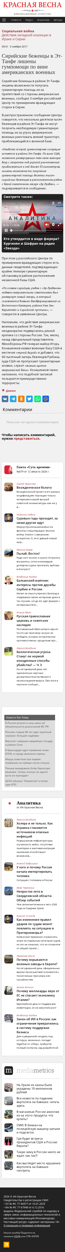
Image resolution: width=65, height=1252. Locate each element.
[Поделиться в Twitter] (29, 399)
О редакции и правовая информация (27, 1225)
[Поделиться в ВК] (5, 399)
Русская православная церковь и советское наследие (33, 620)
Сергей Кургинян (26, 483)
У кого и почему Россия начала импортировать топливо (34, 871)
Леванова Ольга (26, 955)
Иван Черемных (25, 887)
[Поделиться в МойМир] (45, 399)
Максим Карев (25, 549)
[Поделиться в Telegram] (13, 399)
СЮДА (17, 1236)
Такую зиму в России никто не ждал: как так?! (38, 1154)
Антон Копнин (25, 987)
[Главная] (32, 8)
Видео (29, 20)
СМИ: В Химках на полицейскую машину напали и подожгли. (38, 1128)
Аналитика (43, 20)
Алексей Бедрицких (27, 863)
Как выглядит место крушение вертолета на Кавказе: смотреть (38, 1166)
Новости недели (26, 514)
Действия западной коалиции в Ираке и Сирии (26, 37)
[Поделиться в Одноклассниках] (21, 399)
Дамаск (11, 390)
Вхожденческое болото (34, 488)
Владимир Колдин (27, 576)
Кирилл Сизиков (26, 915)
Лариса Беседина (26, 648)
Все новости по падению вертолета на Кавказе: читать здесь (38, 1102)
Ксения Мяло (24, 612)
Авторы (58, 20)
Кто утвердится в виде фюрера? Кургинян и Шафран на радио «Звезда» (31, 243)
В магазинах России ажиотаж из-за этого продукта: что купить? (38, 1115)
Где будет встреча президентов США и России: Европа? (37, 1142)
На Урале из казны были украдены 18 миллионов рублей (34, 1088)
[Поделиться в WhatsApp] (37, 399)
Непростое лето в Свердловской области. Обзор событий (34, 896)
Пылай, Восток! (28, 553)
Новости (16, 20)
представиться (26, 438)
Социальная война (18, 31)
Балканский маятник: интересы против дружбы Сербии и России (36, 585)
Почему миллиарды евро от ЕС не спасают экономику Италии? (38, 995)
